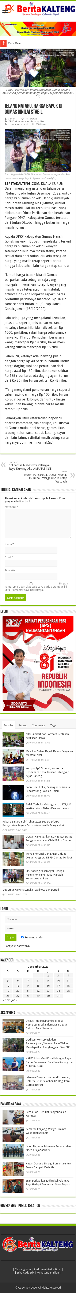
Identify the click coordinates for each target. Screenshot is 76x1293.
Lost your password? (17, 945)
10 (58, 980)
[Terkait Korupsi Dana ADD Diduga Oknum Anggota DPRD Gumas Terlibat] (13, 859)
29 (38, 995)
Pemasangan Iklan (48, 1272)
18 (68, 985)
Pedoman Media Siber (47, 1269)
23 (48, 990)
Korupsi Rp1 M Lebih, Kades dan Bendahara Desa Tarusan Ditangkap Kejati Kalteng (47, 772)
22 (38, 990)
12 (7, 985)
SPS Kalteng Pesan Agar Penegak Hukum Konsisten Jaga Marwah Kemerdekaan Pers (45, 874)
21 (27, 990)
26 (7, 995)
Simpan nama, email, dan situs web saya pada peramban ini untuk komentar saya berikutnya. (36, 586)
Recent (23, 725)
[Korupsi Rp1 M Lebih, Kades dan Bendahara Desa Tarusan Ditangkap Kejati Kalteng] (13, 773)
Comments (38, 725)
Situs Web (10, 570)
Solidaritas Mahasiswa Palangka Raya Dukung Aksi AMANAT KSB (30, 465)
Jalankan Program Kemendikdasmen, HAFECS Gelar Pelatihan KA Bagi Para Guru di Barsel (48, 1081)
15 (38, 985)
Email (9, 557)
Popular (8, 725)
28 (27, 995)
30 (48, 995)
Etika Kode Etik (25, 1272)
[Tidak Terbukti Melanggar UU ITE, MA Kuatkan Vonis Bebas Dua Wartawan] (13, 810)
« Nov (6, 1000)
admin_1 (13, 118)
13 (17, 985)
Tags (53, 725)
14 (27, 985)
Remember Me (33, 937)
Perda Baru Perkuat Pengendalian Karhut (31, 43)
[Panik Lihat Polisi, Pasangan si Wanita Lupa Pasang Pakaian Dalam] (13, 792)
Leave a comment (18, 124)
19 (7, 990)
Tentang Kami (23, 1269)
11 (68, 980)
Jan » (14, 1000)
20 (17, 990)
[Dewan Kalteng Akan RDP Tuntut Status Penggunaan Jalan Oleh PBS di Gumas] (13, 842)
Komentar (12, 506)
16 (48, 985)
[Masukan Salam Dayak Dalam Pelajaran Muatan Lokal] (13, 756)
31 (58, 995)
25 (68, 990)
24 (58, 990)
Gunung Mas (37, 121)
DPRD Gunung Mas (18, 121)
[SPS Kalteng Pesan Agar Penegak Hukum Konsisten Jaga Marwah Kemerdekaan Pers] (13, 876)
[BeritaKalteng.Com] (38, 9)
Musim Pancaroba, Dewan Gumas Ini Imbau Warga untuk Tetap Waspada (45, 476)
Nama (9, 544)
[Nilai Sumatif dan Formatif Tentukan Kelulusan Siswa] (13, 739)
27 (17, 995)
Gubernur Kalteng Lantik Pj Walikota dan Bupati (31, 889)
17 (58, 985)
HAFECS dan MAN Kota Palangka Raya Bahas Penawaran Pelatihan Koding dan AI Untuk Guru (49, 1062)
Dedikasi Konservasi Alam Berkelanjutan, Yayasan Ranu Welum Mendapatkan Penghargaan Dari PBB (48, 1043)
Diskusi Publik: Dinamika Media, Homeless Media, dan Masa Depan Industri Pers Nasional (47, 1024)
